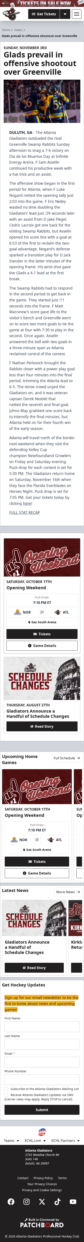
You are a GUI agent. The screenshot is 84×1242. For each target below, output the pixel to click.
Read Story (44, 726)
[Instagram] (26, 1202)
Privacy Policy (43, 1178)
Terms (62, 1178)
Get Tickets (46, 14)
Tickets (45, 634)
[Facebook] (11, 1202)
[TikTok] (57, 1202)
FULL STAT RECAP (24, 512)
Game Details (44, 645)
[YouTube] (73, 1202)
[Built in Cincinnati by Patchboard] (42, 1222)
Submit (42, 1109)
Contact (22, 1178)
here (27, 503)
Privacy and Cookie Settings (42, 1190)
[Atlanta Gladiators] (11, 14)
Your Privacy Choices (42, 1184)
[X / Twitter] (42, 1202)
